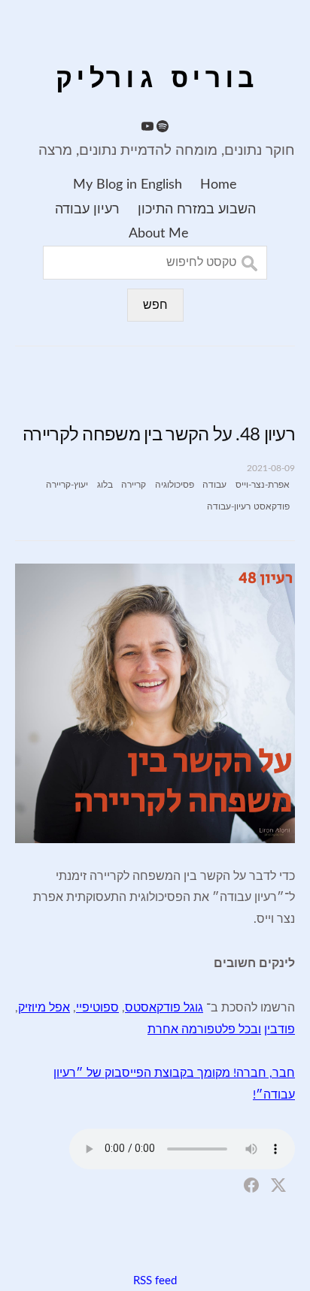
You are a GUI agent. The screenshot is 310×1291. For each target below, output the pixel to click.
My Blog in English (127, 185)
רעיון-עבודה (229, 506)
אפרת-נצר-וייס (263, 484)
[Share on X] (278, 1185)
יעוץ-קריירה (67, 484)
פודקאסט (272, 506)
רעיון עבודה (87, 209)
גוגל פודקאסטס (164, 1008)
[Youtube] (147, 128)
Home (218, 185)
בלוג (105, 484)
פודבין (279, 1029)
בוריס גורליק (155, 80)
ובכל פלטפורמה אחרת (204, 1029)
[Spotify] (163, 128)
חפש (155, 304)
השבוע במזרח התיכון (197, 209)
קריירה (133, 484)
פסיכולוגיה (174, 484)
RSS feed (155, 1280)
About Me (159, 233)
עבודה (214, 484)
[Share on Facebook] (251, 1185)
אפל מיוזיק (44, 1008)
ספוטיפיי (97, 1008)
